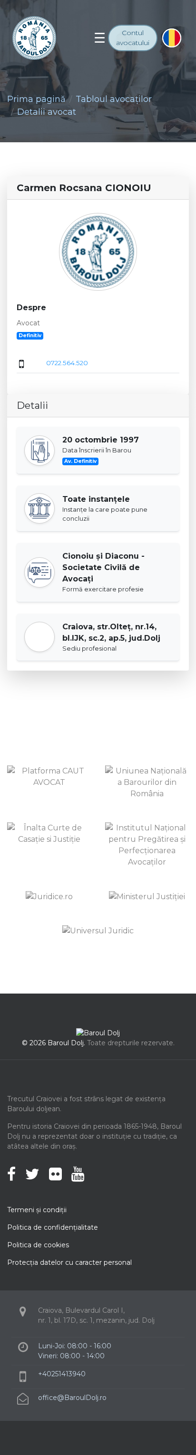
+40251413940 (62, 1374)
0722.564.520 (67, 363)
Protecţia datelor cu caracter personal (69, 1262)
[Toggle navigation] (99, 38)
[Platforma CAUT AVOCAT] (49, 776)
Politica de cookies (38, 1245)
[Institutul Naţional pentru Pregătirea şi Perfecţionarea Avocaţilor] (147, 844)
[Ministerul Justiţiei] (147, 896)
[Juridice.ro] (49, 896)
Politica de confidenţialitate (52, 1227)
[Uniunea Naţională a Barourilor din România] (147, 781)
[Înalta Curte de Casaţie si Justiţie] (49, 833)
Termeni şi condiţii (37, 1210)
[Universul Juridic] (98, 930)
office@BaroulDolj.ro (72, 1397)
